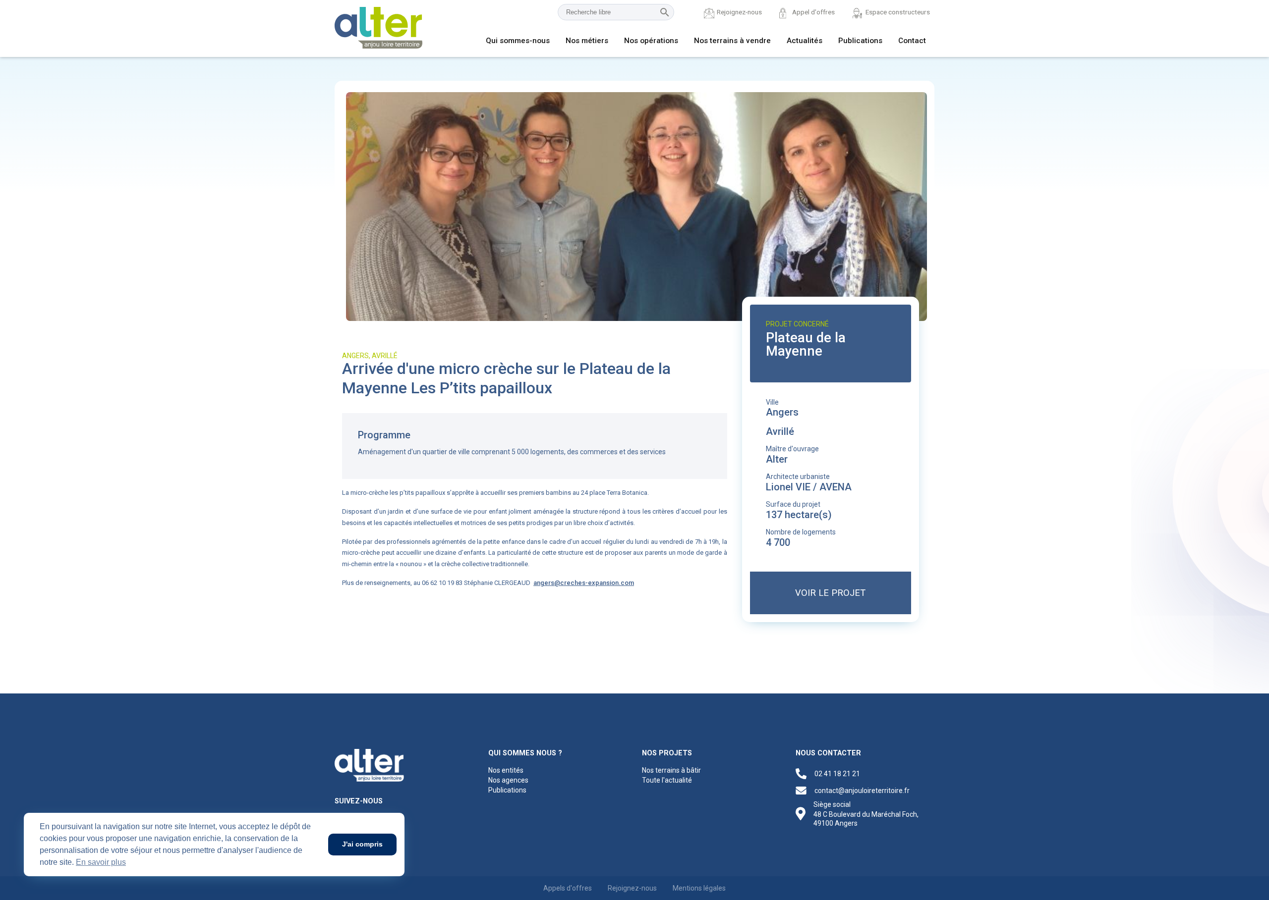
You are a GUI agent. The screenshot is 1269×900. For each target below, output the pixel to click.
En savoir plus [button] (101, 862)
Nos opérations (651, 40)
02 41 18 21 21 (837, 774)
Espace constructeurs (897, 12)
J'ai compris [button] (362, 844)
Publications (860, 40)
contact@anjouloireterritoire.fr (862, 790)
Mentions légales (699, 888)
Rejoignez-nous (739, 12)
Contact (912, 40)
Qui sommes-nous (518, 40)
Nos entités (505, 770)
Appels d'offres (567, 888)
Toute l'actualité (667, 780)
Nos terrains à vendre (732, 40)
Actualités (804, 40)
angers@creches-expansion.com (583, 582)
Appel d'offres (813, 12)
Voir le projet (830, 592)
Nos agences (508, 780)
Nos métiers (587, 40)
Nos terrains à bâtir (671, 770)
